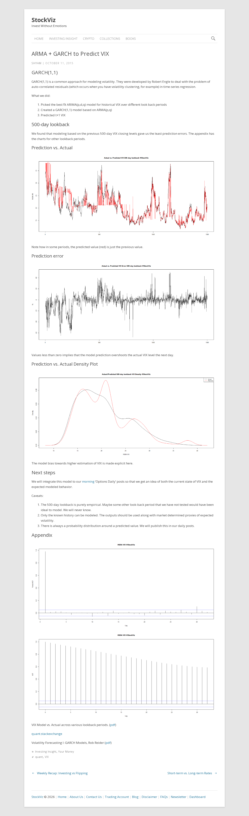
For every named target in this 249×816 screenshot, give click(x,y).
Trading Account (117, 797)
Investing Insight (63, 38)
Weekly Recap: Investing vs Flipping (62, 773)
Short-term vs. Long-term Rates (190, 773)
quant (39, 757)
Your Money (66, 751)
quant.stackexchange (47, 734)
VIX (47, 757)
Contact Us (94, 797)
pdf (112, 725)
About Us (76, 797)
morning (88, 481)
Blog (135, 797)
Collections (110, 38)
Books (131, 38)
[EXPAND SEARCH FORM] (213, 38)
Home (39, 38)
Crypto (88, 38)
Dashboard (197, 797)
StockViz (44, 20)
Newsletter (178, 797)
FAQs (164, 797)
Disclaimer (149, 797)
